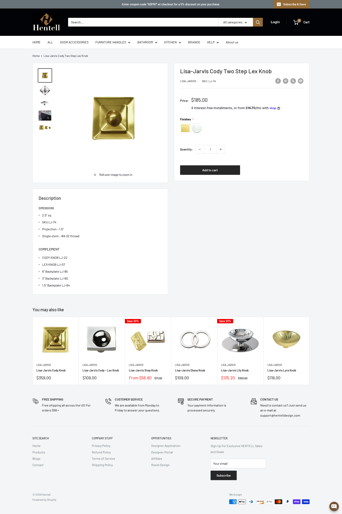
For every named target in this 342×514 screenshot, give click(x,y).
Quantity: (186, 149)
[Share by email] (300, 81)
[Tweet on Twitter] (293, 81)
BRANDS (194, 42)
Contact (38, 465)
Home (36, 55)
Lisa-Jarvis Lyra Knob (281, 370)
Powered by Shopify (44, 499)
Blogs (36, 458)
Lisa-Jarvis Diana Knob (190, 370)
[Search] (258, 22)
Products (38, 452)
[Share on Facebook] (278, 81)
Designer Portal (162, 452)
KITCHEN (170, 42)
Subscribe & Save (294, 4)
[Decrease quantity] (200, 149)
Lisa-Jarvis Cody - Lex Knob (101, 370)
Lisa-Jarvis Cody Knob (51, 370)
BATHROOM (145, 42)
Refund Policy (101, 452)
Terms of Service (103, 458)
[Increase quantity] (221, 149)
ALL (50, 42)
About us (232, 42)
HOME (36, 42)
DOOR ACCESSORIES (74, 42)
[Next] (309, 350)
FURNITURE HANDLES (110, 42)
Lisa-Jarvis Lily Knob (235, 370)
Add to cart (210, 170)
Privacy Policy (101, 445)
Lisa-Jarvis (188, 81)
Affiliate (156, 458)
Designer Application (165, 445)
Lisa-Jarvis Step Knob (143, 370)
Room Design (160, 465)
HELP (211, 42)
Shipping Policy (102, 465)
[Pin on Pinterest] (285, 81)
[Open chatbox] (334, 506)
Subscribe (224, 475)
